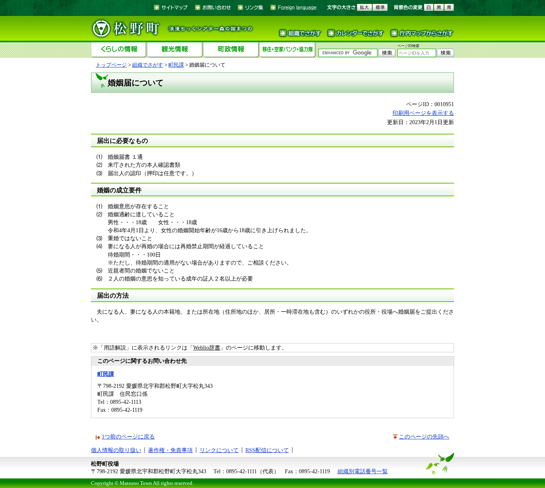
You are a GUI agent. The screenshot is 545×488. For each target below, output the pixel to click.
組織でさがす (147, 65)
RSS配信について (267, 450)
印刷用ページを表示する (423, 113)
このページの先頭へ (424, 436)
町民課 (176, 65)
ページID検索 (408, 46)
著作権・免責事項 (170, 450)
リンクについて (219, 450)
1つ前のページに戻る (128, 436)
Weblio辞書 (206, 347)
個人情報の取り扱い (116, 450)
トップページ (111, 65)
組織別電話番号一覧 (363, 471)
